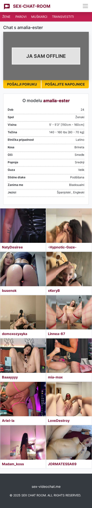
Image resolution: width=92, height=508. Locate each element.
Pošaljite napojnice (65, 84)
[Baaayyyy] (23, 355)
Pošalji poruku (22, 84)
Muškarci (39, 16)
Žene (6, 16)
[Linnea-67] (69, 312)
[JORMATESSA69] (69, 442)
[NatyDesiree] (23, 225)
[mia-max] (69, 355)
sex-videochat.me (46, 486)
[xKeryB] (69, 269)
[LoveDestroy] (69, 399)
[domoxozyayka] (23, 312)
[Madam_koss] (23, 442)
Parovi (21, 16)
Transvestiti (63, 16)
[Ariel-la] (23, 399)
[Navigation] (85, 6)
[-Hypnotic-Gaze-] (69, 225)
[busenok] (23, 269)
